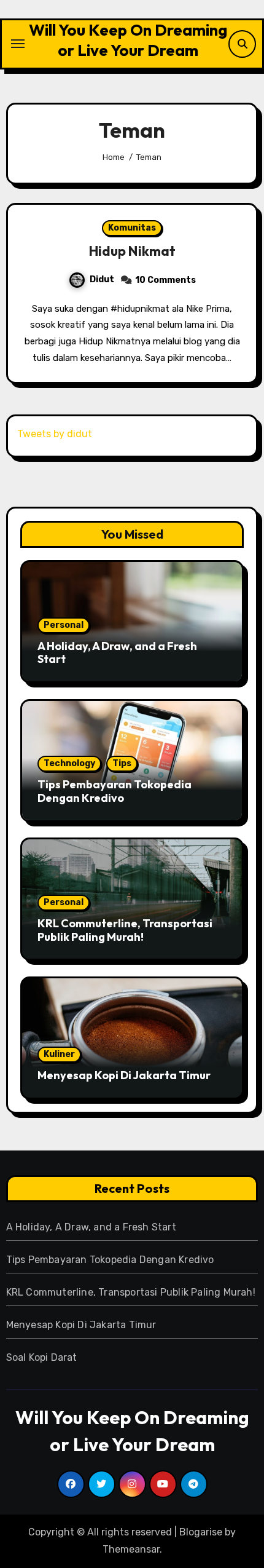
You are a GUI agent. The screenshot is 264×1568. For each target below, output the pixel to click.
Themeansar (131, 1549)
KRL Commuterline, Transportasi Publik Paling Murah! (124, 930)
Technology (69, 763)
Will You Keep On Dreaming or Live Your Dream (128, 40)
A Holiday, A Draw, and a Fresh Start (117, 653)
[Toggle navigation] (18, 43)
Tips (121, 763)
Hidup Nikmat (132, 250)
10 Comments (165, 280)
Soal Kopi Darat (41, 1357)
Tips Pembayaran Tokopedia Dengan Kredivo (114, 791)
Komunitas (132, 228)
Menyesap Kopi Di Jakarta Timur (124, 1075)
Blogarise (200, 1532)
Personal (63, 625)
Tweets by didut (54, 434)
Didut (102, 279)
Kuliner (59, 1054)
